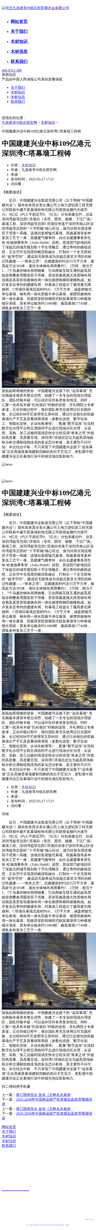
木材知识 (19, 41)
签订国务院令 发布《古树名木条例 (43, 1095)
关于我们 (19, 31)
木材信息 (19, 51)
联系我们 (19, 61)
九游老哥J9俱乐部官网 (19, 122)
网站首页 (19, 21)
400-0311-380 (12, 70)
